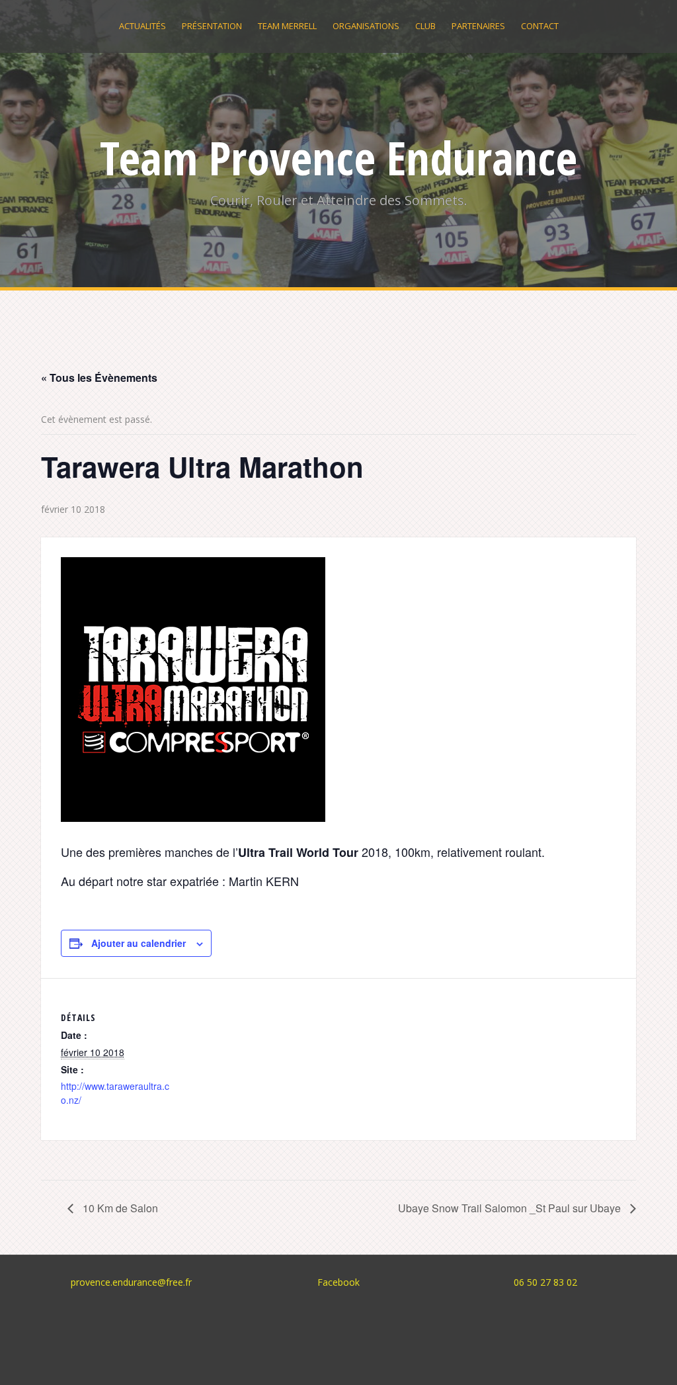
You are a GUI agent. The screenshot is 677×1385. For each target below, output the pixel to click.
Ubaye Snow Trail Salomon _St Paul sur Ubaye (510, 1208)
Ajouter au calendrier (138, 943)
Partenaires (478, 26)
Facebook (338, 1282)
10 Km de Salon (119, 1208)
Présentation (212, 26)
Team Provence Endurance (338, 157)
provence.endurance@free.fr (131, 1282)
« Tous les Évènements (99, 377)
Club (425, 26)
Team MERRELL (287, 26)
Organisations (366, 26)
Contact (540, 26)
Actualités (142, 26)
